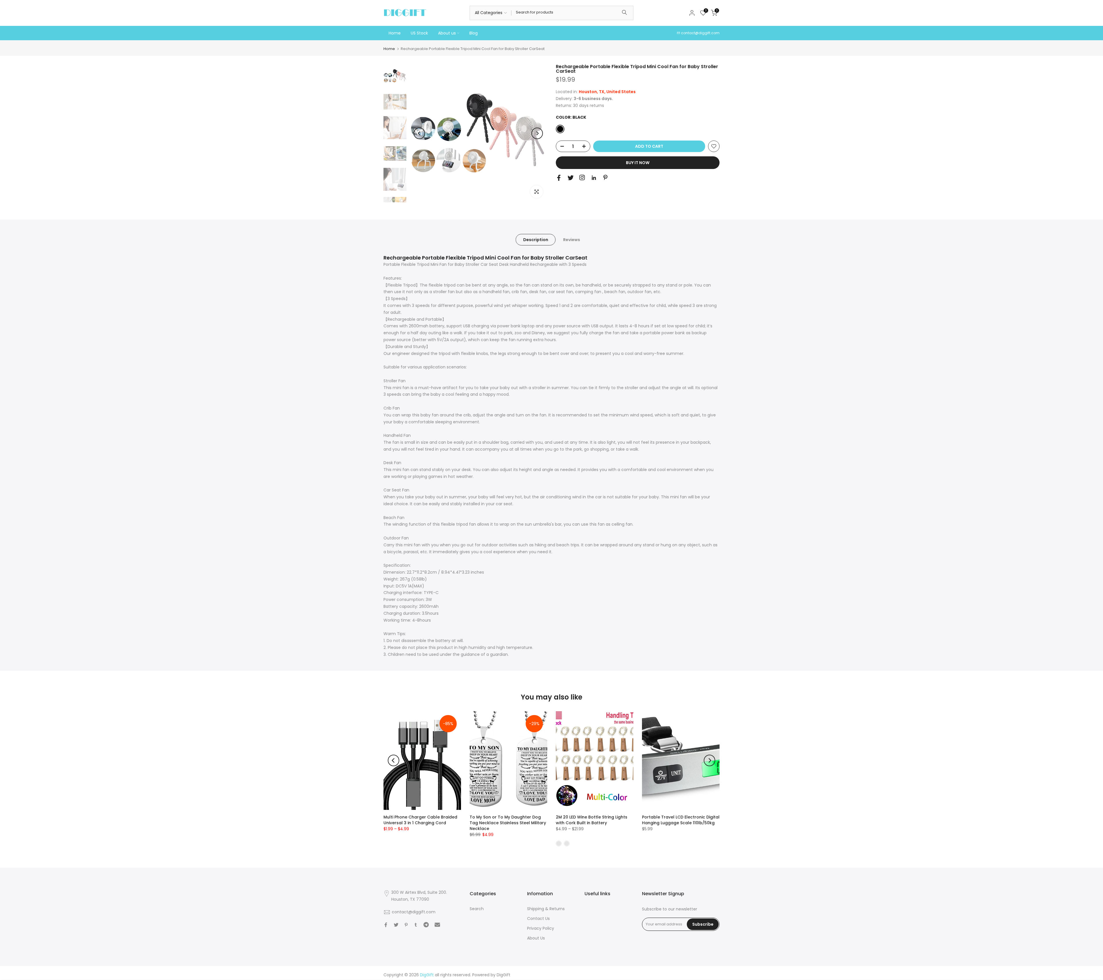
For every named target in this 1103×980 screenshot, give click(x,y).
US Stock (419, 33)
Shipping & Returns (546, 909)
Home (395, 33)
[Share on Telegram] (426, 924)
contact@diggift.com (700, 32)
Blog (473, 33)
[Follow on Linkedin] (594, 178)
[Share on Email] (437, 924)
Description (535, 240)
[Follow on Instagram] (582, 177)
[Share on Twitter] (396, 924)
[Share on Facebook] (385, 924)
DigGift (503, 975)
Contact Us (538, 918)
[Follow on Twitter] (571, 178)
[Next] (537, 133)
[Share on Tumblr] (416, 924)
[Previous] (419, 133)
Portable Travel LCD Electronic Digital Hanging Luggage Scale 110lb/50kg (681, 820)
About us (447, 33)
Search (477, 909)
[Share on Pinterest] (406, 924)
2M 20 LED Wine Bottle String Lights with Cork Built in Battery (591, 820)
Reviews (571, 240)
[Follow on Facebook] (559, 178)
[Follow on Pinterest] (605, 177)
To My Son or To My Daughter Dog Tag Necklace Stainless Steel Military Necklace (508, 822)
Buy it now (637, 163)
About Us (536, 938)
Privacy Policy (540, 928)
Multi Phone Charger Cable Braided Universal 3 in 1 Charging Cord (420, 820)
